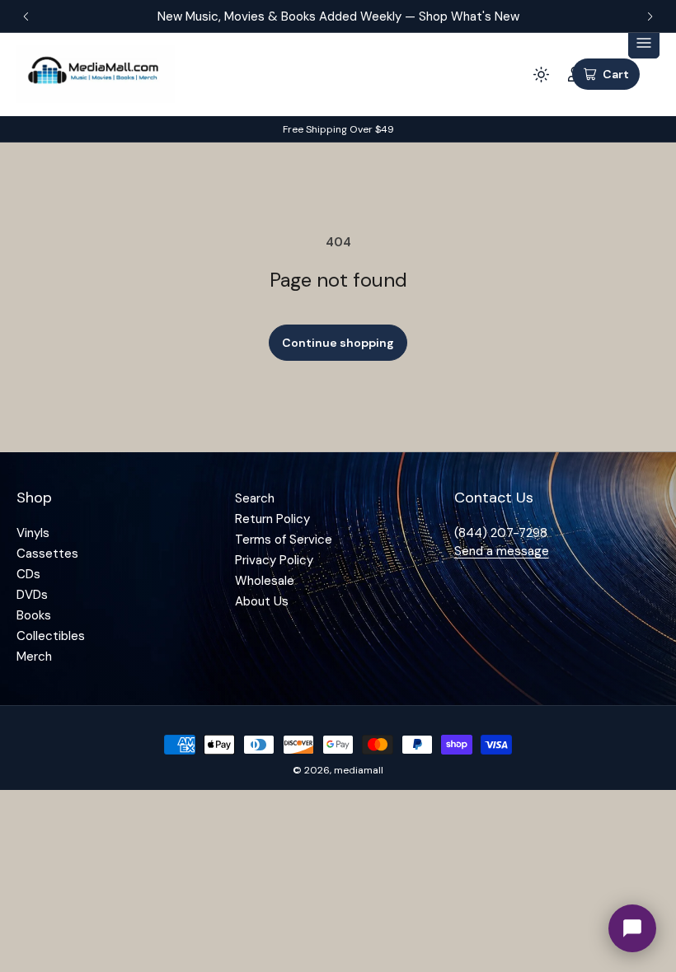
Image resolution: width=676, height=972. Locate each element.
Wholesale (264, 580)
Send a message (501, 551)
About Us (262, 601)
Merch (34, 656)
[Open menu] (644, 42)
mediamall (358, 770)
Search (255, 498)
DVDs (32, 594)
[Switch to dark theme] (541, 74)
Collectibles (50, 636)
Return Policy (272, 519)
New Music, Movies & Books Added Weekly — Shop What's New (338, 16)
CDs (28, 574)
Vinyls (32, 533)
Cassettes (47, 553)
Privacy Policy (274, 560)
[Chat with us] (632, 928)
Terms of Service (283, 539)
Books (33, 615)
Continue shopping (338, 342)
